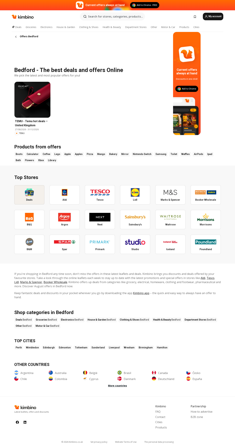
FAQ (158, 412)
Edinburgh (49, 347)
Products (184, 27)
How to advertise (201, 412)
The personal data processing (159, 441)
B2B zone (197, 417)
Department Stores (136, 27)
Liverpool (114, 347)
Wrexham (129, 347)
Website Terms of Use (126, 441)
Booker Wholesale (55, 282)
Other (154, 27)
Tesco (210, 278)
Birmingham (146, 347)
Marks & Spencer (31, 282)
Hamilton (162, 347)
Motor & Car (168, 27)
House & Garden (65, 27)
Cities (196, 27)
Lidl (16, 282)
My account (215, 16)
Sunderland (98, 347)
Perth (19, 347)
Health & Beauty (112, 27)
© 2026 (72, 441)
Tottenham (81, 347)
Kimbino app (141, 293)
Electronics (46, 27)
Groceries (31, 27)
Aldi (203, 278)
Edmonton (65, 347)
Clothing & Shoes (88, 27)
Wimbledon (32, 347)
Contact (160, 417)
